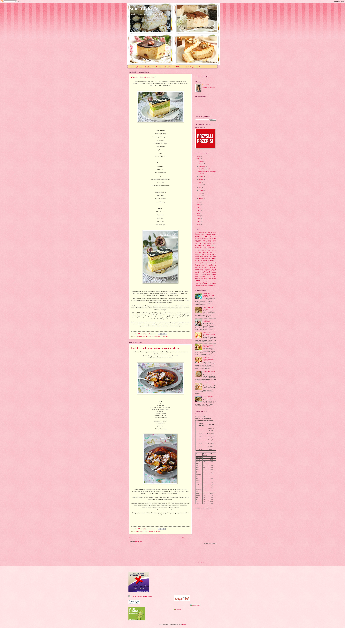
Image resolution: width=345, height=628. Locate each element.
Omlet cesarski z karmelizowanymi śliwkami (155, 348)
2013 (198, 224)
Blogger (184, 624)
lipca (200, 182)
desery (137, 531)
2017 (198, 213)
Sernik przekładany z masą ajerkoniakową (208, 397)
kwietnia (201, 190)
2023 (198, 156)
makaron (198, 254)
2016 (198, 216)
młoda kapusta (204, 256)
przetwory (205, 267)
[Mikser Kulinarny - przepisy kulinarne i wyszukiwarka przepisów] (136, 620)
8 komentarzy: (151, 529)
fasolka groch (209, 245)
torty (202, 278)
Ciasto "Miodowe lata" (143, 77)
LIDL (211, 252)
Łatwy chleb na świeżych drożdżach (209, 372)
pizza (207, 264)
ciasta (146, 336)
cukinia (214, 240)
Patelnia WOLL (198, 262)
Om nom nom (199, 260)
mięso (197, 256)
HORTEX (208, 249)
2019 (198, 207)
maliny (209, 254)
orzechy (205, 260)
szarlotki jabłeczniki (157, 336)
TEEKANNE (202, 276)
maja (200, 187)
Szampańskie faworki (208, 384)
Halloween (214, 247)
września (201, 176)
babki (214, 232)
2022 (198, 159)
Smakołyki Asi (145, 8)
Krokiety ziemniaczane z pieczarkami (209, 345)
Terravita (209, 276)
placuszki (142, 531)
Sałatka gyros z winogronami (206, 320)
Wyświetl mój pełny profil (208, 87)
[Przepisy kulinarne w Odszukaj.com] (134, 603)
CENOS (197, 236)
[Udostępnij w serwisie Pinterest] (166, 334)
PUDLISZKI (207, 269)
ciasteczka (205, 238)
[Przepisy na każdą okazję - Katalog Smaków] (140, 596)
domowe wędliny (211, 243)
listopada (201, 164)
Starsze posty (187, 538)
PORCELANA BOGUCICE (205, 265)
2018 (198, 210)
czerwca (201, 185)
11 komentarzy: (152, 334)
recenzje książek (199, 271)
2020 (198, 205)
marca (200, 193)
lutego (200, 196)
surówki (208, 272)
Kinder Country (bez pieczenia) (208, 308)
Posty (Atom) (138, 541)
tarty (196, 276)
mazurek (214, 254)
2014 (198, 221)
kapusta (204, 250)
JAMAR (214, 249)
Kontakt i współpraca (153, 67)
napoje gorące (208, 258)
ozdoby (214, 260)
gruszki (204, 247)
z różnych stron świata (205, 285)
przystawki (213, 267)
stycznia (201, 198)
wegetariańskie (201, 283)
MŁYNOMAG (212, 256)
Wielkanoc (165, 336)
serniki (150, 336)
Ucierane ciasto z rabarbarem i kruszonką (209, 333)
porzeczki (197, 267)
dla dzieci (202, 243)
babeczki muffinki (206, 232)
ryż (211, 271)
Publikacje (178, 67)
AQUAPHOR (198, 232)
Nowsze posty (134, 538)
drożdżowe (198, 245)
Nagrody (167, 67)
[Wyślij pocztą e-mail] (159, 334)
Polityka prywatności (193, 67)
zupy (213, 285)
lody (215, 252)
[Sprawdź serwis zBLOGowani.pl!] (195, 605)
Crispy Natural (207, 240)
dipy (196, 243)
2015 (198, 218)
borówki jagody (200, 234)
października (202, 166)
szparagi (204, 274)
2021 (198, 202)
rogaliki (205, 271)
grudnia (201, 161)
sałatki (214, 271)
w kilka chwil (157, 531)
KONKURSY (198, 252)
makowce (204, 254)
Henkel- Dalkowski (200, 249)
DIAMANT (213, 242)
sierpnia (201, 179)
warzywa (214, 281)
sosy (203, 272)
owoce (210, 260)
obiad (214, 258)
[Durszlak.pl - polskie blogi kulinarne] (177, 609)
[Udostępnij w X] (163, 334)
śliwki (146, 531)
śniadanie (151, 531)
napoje (202, 258)
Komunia (214, 250)
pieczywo (205, 262)
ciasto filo (210, 238)
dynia (204, 245)
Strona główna (136, 67)
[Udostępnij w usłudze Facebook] (164, 334)
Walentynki (205, 281)
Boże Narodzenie (140, 336)
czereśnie (204, 241)
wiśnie (197, 285)
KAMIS (197, 251)
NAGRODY (198, 258)
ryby (209, 271)
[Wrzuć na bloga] (161, 334)
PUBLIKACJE (199, 269)
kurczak (205, 252)
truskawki (207, 278)
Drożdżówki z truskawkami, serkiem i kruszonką (208, 359)
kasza (209, 250)
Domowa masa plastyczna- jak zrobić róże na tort (208, 295)
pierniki (210, 262)
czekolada (198, 242)
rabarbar (214, 269)
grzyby (209, 247)
